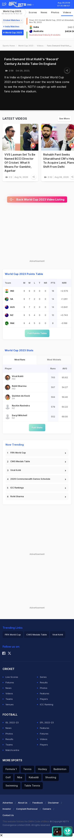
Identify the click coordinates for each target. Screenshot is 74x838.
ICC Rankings (17, 487)
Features (44, 693)
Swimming (12, 785)
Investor (7, 809)
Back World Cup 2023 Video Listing (40, 199)
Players (44, 699)
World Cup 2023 (12, 12)
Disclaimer (53, 802)
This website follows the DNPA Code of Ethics (26, 821)
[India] (7, 291)
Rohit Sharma (17, 496)
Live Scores (12, 677)
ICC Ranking (46, 704)
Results (44, 682)
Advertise (8, 802)
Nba (19, 777)
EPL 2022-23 (47, 722)
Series (43, 677)
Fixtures (10, 682)
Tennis (27, 769)
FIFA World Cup (18, 452)
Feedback (38, 802)
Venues (10, 704)
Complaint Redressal (27, 809)
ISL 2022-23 (12, 722)
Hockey (42, 769)
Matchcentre (12, 750)
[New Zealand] (7, 315)
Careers (47, 809)
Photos (55, 12)
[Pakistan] (7, 323)
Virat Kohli (15, 470)
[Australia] (7, 307)
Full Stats (37, 427)
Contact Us (8, 815)
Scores (33, 12)
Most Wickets (54, 359)
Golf (8, 777)
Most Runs (19, 359)
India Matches (12, 26)
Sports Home (9, 45)
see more (64, 118)
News (44, 12)
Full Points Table (37, 333)
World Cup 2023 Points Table (24, 274)
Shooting (50, 777)
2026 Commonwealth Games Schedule (30, 479)
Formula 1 (11, 769)
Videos (67, 12)
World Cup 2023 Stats (19, 350)
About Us (22, 802)
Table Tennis (32, 785)
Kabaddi (34, 777)
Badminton (60, 769)
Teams (9, 699)
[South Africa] (7, 299)
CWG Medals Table (20, 461)
